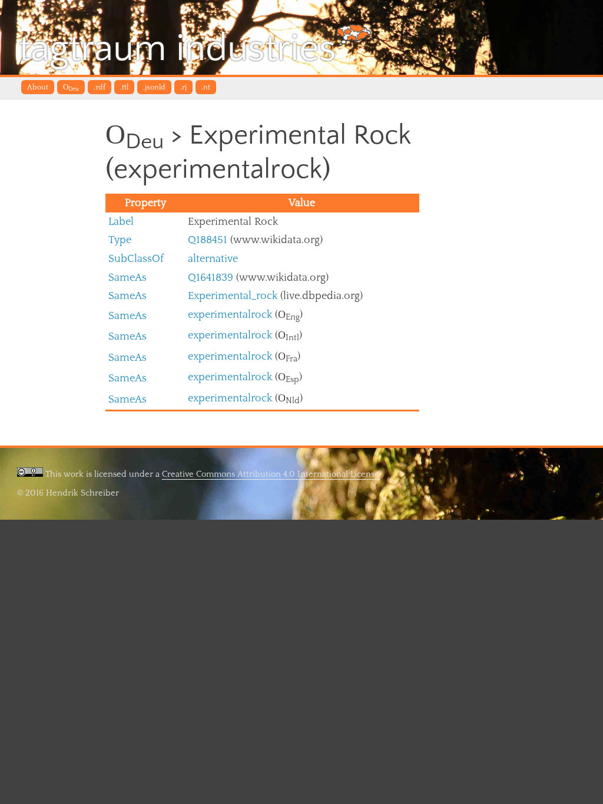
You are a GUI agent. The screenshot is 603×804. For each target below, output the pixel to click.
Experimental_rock (232, 296)
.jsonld (154, 87)
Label (121, 221)
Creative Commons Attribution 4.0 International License (270, 474)
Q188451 (207, 240)
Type (119, 240)
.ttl (124, 87)
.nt (205, 87)
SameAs (127, 277)
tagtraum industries (177, 49)
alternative (213, 259)
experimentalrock (230, 314)
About (37, 87)
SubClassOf (136, 259)
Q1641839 (210, 277)
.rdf (99, 87)
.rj (183, 87)
